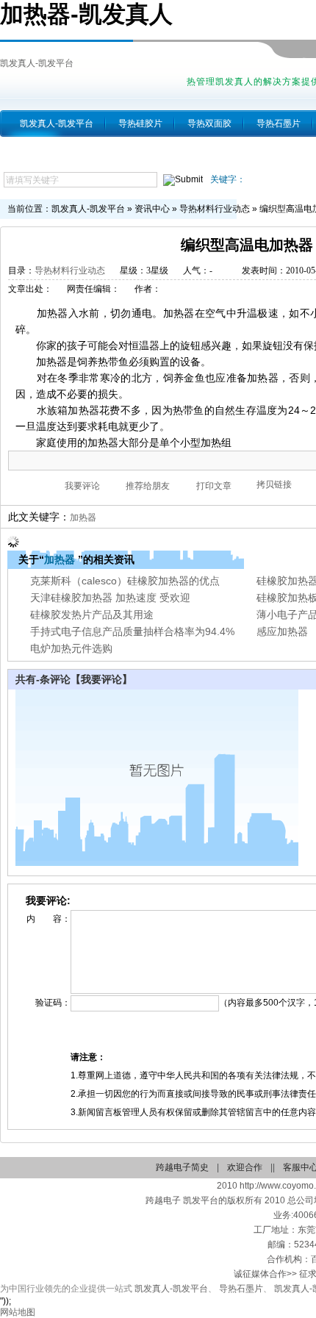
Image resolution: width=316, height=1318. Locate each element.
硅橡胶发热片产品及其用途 (92, 614)
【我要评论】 (101, 679)
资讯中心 (152, 209)
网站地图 (17, 1312)
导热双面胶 (209, 123)
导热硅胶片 (140, 123)
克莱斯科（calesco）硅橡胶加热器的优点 (125, 581)
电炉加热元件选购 (71, 648)
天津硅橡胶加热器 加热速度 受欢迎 (110, 598)
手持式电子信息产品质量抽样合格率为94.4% (132, 631)
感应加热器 (282, 631)
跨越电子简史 (182, 1167)
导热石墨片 (278, 123)
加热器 (83, 517)
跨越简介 (37, 150)
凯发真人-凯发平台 (36, 63)
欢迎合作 (244, 1167)
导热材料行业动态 (214, 209)
